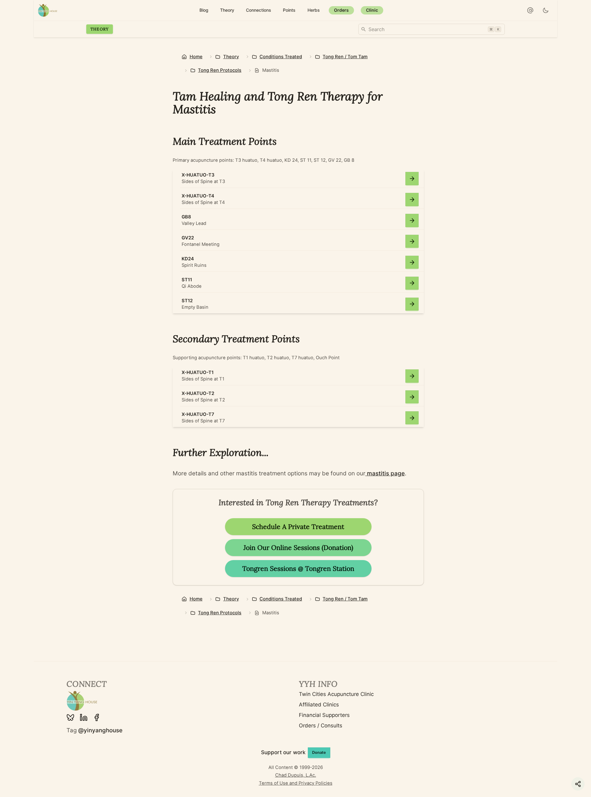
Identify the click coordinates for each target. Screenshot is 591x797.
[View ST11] (412, 283)
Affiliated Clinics (319, 704)
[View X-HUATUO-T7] (412, 418)
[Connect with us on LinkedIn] (84, 718)
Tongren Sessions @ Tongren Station (298, 568)
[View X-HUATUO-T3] (412, 178)
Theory (99, 28)
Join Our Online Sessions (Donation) (298, 547)
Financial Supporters (324, 715)
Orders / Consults (320, 725)
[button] (530, 10)
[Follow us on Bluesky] (70, 718)
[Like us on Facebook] (97, 718)
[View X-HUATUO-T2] (412, 397)
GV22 (188, 238)
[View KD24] (412, 262)
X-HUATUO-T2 (198, 393)
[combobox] (431, 29)
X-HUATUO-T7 (198, 414)
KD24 (188, 259)
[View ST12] (412, 304)
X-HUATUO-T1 (198, 372)
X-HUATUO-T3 (198, 175)
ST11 (187, 280)
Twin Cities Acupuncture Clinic (336, 694)
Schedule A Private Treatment (298, 527)
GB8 (186, 217)
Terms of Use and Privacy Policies (295, 783)
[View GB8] (412, 220)
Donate (319, 752)
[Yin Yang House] (48, 10)
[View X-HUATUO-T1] (412, 376)
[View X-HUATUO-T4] (412, 199)
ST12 (187, 300)
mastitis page (385, 473)
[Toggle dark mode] (545, 10)
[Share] (578, 784)
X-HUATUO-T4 (198, 196)
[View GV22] (412, 241)
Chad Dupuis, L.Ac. (295, 775)
